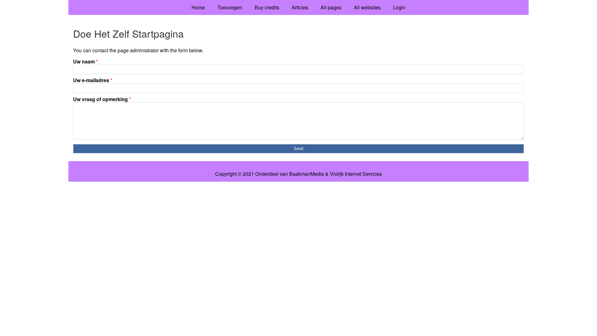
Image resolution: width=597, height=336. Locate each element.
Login (399, 7)
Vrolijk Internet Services (356, 174)
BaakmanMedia (306, 174)
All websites (367, 7)
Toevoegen (229, 7)
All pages (331, 7)
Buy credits (267, 7)
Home (198, 7)
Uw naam (85, 61)
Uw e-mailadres (92, 80)
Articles (300, 7)
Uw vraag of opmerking (102, 99)
